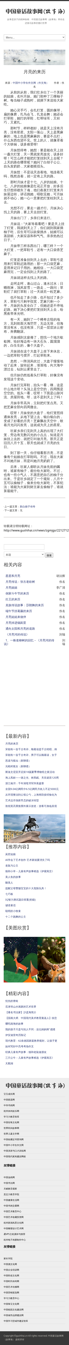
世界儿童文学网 (11, 1133)
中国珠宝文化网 (11, 1303)
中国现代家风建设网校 (15, 1156)
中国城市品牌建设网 (14, 1315)
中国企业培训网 (11, 1269)
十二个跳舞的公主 (15, 916)
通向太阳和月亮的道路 (20, 629)
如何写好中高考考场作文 (19, 1046)
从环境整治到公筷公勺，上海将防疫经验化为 (31, 794)
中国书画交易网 (11, 1205)
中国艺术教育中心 (12, 1211)
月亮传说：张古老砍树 (20, 582)
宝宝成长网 (9, 1093)
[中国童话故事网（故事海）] (34, 11)
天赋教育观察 (10, 1188)
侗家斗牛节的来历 (17, 593)
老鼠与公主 (11, 865)
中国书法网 (9, 1183)
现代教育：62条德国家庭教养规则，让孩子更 (31, 1040)
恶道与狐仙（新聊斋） (18, 760)
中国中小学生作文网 (14, 1145)
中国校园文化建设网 (14, 1309)
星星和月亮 (13, 576)
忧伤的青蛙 (11, 1001)
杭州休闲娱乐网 (11, 1111)
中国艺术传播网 (11, 1286)
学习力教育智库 (11, 1116)
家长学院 (8, 1258)
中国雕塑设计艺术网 (14, 1228)
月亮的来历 (11, 743)
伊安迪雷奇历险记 (15, 1035)
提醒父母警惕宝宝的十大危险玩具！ (26, 888)
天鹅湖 (9, 1063)
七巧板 (9, 894)
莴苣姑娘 (10, 854)
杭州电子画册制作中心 (15, 1239)
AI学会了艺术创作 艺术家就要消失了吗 (27, 860)
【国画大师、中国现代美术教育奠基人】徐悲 (31, 1018)
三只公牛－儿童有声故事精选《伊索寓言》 (29, 1057)
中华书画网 (9, 1105)
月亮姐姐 (11, 587)
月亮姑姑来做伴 (16, 617)
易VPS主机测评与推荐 (14, 1234)
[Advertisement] (34, 684)
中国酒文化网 (10, 1264)
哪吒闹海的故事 (14, 1023)
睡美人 (9, 882)
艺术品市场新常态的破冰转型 (22, 800)
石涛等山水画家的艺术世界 (20, 1006)
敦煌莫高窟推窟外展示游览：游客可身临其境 (31, 806)
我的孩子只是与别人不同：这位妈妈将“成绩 (30, 1029)
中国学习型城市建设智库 (16, 1320)
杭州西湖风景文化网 (14, 1222)
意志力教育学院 (11, 1194)
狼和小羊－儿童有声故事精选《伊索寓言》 (29, 871)
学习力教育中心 (11, 1298)
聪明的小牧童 (13, 911)
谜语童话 (10, 905)
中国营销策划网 (11, 1292)
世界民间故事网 (11, 1128)
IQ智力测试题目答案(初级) (20, 899)
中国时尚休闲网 (11, 1281)
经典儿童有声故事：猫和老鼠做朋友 (26, 1052)
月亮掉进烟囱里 (16, 623)
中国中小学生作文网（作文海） (31, 82)
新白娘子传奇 (27, 506)
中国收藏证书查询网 (14, 1139)
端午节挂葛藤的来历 (19, 611)
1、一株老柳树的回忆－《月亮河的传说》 (29, 642)
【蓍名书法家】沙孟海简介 (20, 1012)
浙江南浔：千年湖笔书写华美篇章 (24, 783)
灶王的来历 (13, 599)
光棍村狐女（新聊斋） (18, 766)
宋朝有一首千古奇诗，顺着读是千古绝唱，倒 (31, 749)
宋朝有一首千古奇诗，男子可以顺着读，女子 (31, 755)
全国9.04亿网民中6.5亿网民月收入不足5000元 (32, 789)
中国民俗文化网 (11, 1275)
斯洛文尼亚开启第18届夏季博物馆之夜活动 (30, 772)
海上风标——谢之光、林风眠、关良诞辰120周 (32, 777)
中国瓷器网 (9, 1099)
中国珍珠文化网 (11, 1122)
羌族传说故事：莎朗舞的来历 (25, 605)
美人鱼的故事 (13, 877)
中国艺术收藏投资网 (14, 1217)
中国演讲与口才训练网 (15, 1150)
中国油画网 (9, 1177)
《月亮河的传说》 (17, 634)
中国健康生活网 (11, 1200)
